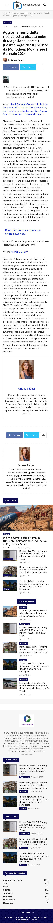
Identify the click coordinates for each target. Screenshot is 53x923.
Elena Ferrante (9, 548)
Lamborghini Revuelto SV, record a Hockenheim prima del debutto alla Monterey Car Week (34, 687)
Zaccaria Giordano (37, 107)
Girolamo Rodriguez (34, 114)
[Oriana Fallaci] (5, 60)
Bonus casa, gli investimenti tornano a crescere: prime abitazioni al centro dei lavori (33, 570)
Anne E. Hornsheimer (13, 114)
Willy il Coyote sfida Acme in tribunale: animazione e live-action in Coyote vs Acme (25, 541)
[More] (40, 67)
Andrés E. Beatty (19, 251)
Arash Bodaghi (18, 104)
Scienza (12, 13)
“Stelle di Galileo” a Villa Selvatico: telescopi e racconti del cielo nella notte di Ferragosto (34, 585)
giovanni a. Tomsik (18, 107)
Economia (7, 575)
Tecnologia (8, 559)
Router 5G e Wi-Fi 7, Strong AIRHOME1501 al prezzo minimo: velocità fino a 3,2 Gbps (33, 555)
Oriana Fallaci (17, 60)
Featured (23, 679)
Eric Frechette (10, 110)
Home (5, 13)
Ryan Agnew (41, 110)
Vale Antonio (32, 104)
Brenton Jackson (26, 110)
